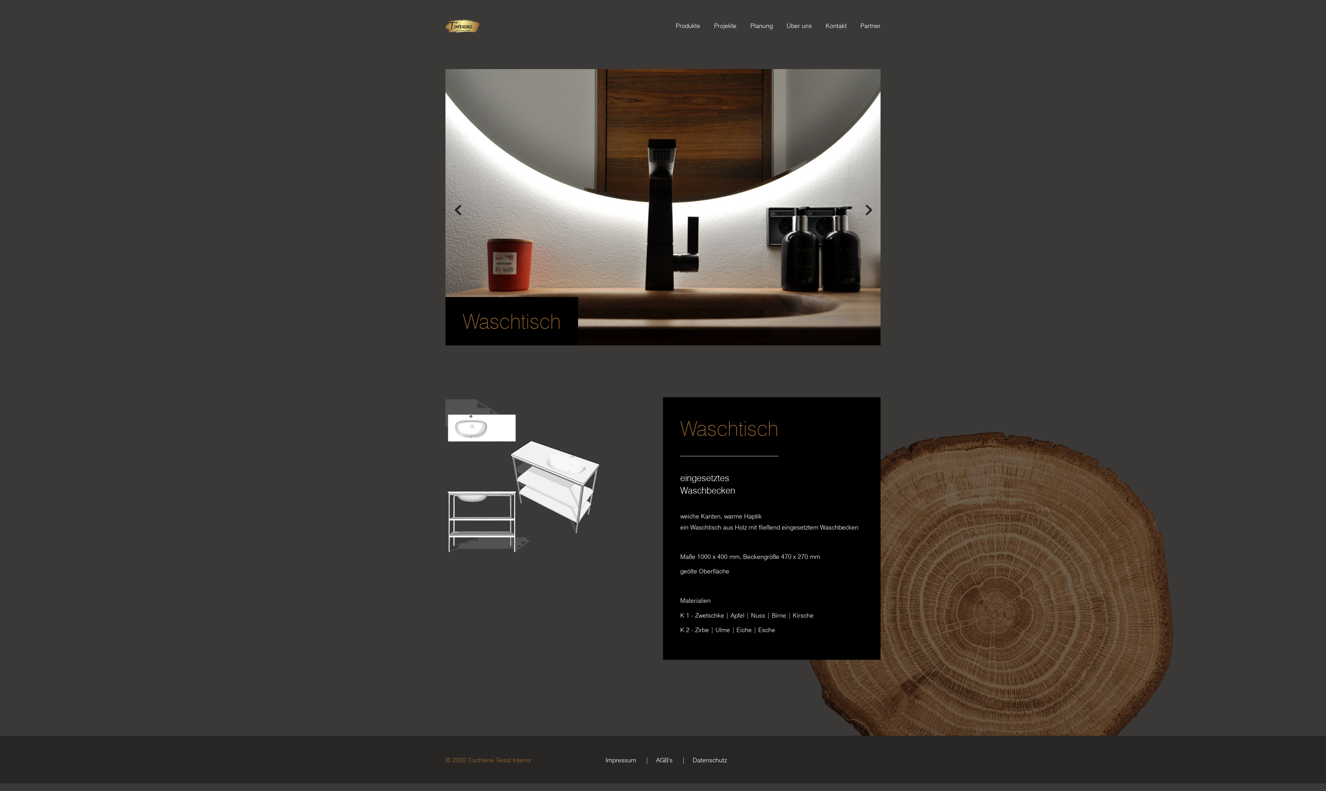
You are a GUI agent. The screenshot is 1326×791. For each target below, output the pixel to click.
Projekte (725, 25)
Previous (457, 207)
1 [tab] (652, 336)
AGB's (664, 760)
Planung (761, 25)
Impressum (621, 760)
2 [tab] (663, 336)
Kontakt (836, 25)
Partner (871, 25)
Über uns (799, 25)
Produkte (688, 25)
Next (868, 207)
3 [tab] (673, 336)
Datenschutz (710, 760)
